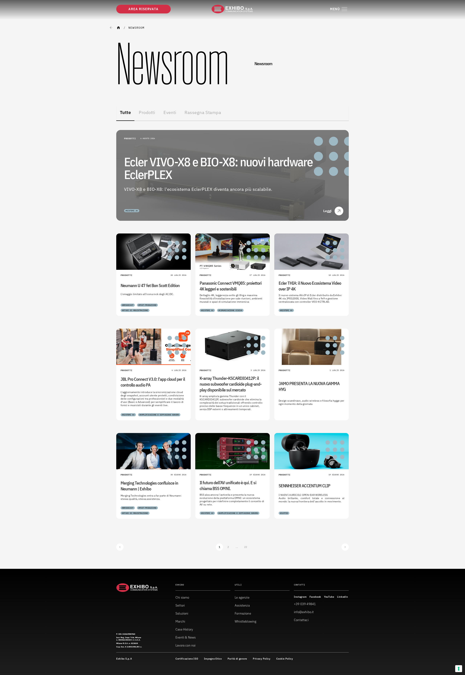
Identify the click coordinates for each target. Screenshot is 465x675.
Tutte (125, 112)
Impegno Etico (213, 658)
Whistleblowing (245, 621)
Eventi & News (185, 637)
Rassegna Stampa (203, 112)
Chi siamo (182, 597)
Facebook (315, 596)
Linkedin (342, 596)
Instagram (300, 596)
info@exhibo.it (304, 612)
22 (245, 547)
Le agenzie (242, 597)
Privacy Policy (261, 658)
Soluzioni (181, 613)
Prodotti (147, 112)
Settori (180, 605)
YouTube (329, 596)
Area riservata (143, 9)
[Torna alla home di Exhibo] (232, 9)
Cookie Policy (284, 658)
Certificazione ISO (186, 658)
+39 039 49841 (305, 604)
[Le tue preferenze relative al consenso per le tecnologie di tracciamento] (458, 668)
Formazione (243, 613)
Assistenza (242, 605)
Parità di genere (237, 658)
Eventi (169, 112)
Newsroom (136, 27)
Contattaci (301, 620)
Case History (184, 629)
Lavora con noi (185, 645)
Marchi (180, 621)
